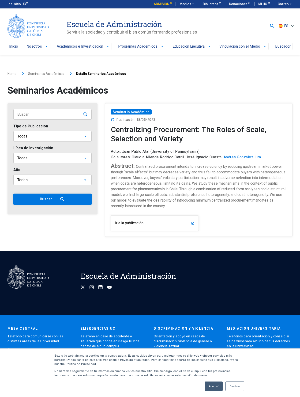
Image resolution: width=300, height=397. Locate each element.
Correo (285, 4)
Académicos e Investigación (83, 47)
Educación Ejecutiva (191, 47)
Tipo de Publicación (30, 126)
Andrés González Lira (242, 157)
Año (16, 170)
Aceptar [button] (214, 386)
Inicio (13, 47)
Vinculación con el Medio (243, 47)
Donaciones (238, 4)
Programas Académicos (141, 47)
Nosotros (37, 47)
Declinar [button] (234, 386)
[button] (272, 26)
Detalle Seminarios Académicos (101, 74)
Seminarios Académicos (46, 74)
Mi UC (263, 4)
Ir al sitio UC (17, 4)
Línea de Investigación (33, 148)
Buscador (283, 47)
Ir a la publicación (155, 223)
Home (12, 74)
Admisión (161, 4)
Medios (187, 4)
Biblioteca (211, 4)
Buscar (52, 199)
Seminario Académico (131, 112)
